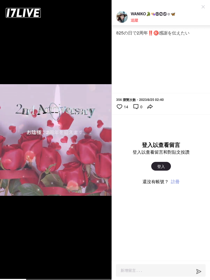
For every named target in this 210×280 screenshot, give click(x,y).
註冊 (175, 181)
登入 (161, 166)
